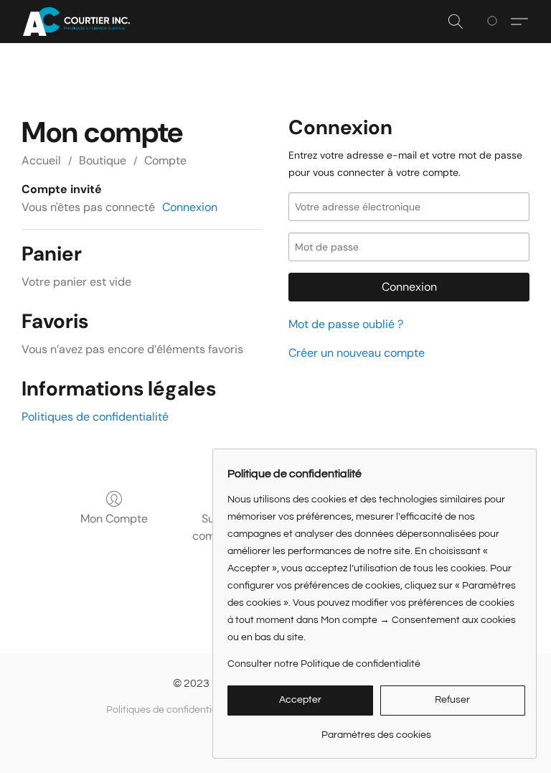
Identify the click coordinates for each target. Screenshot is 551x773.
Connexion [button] (189, 207)
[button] (76, 21)
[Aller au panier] (494, 21)
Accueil (41, 160)
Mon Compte (114, 518)
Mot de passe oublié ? (345, 324)
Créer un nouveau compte (356, 352)
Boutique (102, 160)
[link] (376, 730)
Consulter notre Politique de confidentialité (323, 664)
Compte (165, 160)
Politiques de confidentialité (95, 416)
